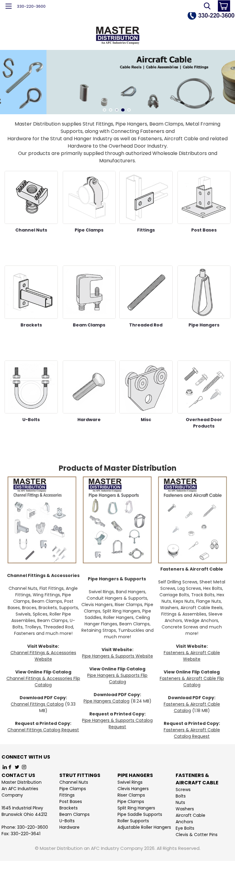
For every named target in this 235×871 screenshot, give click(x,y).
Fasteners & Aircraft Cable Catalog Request (192, 733)
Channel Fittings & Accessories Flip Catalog (43, 681)
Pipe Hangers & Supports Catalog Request (117, 723)
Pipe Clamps (72, 789)
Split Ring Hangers (136, 808)
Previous (5, 77)
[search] (207, 6)
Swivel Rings (130, 782)
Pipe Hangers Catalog (106, 701)
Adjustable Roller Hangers (144, 827)
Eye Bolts (185, 828)
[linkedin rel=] (4, 767)
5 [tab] (129, 110)
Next (229, 77)
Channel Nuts (73, 782)
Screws (183, 789)
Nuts (180, 802)
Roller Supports (133, 821)
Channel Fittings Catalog (37, 704)
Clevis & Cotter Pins (197, 834)
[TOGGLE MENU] (8, 7)
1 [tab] (104, 110)
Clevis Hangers (133, 789)
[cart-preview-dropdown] (222, 6)
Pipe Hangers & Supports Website (117, 656)
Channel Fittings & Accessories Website (43, 656)
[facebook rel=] (10, 767)
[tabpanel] (117, 82)
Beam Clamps (74, 814)
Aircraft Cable (190, 815)
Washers (185, 809)
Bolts (181, 796)
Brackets (68, 808)
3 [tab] (116, 110)
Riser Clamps (131, 795)
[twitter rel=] (17, 767)
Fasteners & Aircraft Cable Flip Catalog (192, 681)
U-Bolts (67, 821)
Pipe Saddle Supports (140, 814)
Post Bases (70, 801)
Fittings (67, 795)
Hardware (69, 827)
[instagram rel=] (24, 767)
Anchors (184, 822)
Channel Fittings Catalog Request (43, 730)
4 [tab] (123, 110)
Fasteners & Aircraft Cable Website (192, 656)
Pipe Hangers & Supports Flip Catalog (117, 678)
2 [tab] (110, 110)
